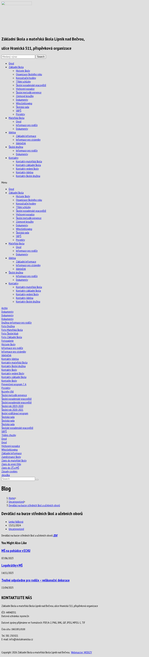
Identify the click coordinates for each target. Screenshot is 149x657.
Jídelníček (21, 143)
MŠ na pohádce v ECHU (15, 550)
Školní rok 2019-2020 (12, 406)
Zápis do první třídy (11, 464)
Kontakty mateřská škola (29, 161)
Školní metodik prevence (28, 92)
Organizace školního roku (29, 74)
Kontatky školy (9, 380)
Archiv (4, 308)
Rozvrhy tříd (7, 391)
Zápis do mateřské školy (14, 460)
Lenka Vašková (16, 521)
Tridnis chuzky (8, 435)
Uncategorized (16, 529)
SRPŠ (18, 110)
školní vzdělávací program (14, 413)
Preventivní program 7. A (13, 384)
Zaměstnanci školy (11, 457)
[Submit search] (37, 479)
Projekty (20, 114)
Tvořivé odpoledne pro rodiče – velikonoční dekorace (35, 580)
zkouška (5, 475)
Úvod (11, 63)
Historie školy (23, 70)
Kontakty (13, 158)
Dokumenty (22, 99)
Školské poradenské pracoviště (17, 428)
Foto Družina (8, 326)
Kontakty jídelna (24, 172)
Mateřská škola (16, 118)
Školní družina (16, 147)
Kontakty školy (9, 370)
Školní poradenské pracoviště (31, 85)
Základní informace (26, 136)
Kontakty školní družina (28, 176)
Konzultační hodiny (26, 78)
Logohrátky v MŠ (12, 565)
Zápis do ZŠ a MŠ (10, 468)
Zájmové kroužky (25, 96)
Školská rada (22, 107)
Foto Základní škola (11, 337)
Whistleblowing (24, 103)
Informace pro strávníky (28, 139)
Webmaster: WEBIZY (81, 652)
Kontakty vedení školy (27, 168)
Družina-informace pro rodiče (16, 322)
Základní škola (16, 67)
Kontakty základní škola (28, 165)
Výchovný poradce (25, 89)
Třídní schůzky (23, 81)
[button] (74, 182)
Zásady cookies (9, 471)
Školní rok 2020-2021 (12, 409)
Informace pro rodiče (27, 125)
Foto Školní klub (9, 333)
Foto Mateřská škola (12, 330)
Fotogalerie (7, 340)
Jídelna (12, 132)
